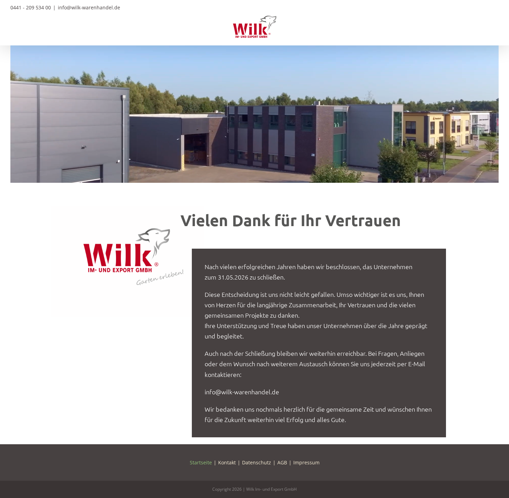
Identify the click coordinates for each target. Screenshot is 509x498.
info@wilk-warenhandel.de (89, 7)
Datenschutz (256, 462)
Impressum (306, 462)
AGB (282, 462)
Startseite (201, 462)
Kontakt (227, 462)
